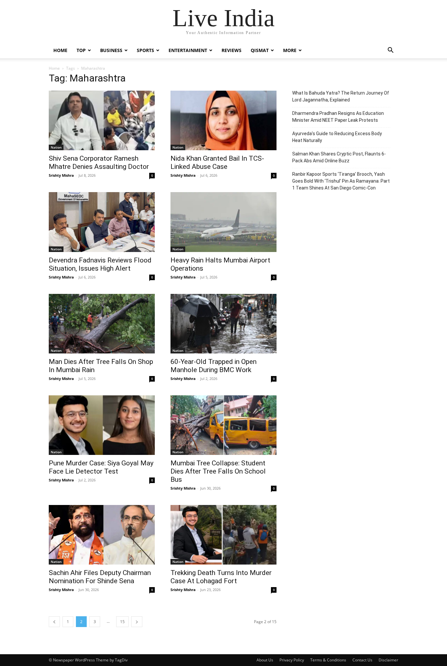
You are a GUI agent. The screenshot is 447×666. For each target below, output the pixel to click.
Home (60, 50)
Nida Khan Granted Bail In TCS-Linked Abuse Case (217, 162)
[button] (390, 51)
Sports (145, 50)
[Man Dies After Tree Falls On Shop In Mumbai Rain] (102, 323)
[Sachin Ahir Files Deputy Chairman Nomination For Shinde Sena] (102, 535)
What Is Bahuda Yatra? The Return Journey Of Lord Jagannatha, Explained (340, 96)
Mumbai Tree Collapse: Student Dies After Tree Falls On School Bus (218, 471)
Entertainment (188, 50)
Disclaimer (388, 660)
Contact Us (362, 660)
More (289, 50)
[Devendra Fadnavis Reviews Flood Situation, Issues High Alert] (102, 222)
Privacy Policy (291, 660)
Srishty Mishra (61, 175)
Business (111, 50)
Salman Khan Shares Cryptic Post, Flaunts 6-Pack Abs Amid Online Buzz (339, 157)
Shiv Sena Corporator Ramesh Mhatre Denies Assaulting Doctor (99, 162)
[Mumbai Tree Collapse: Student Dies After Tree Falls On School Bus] (223, 425)
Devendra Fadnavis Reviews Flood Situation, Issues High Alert (100, 264)
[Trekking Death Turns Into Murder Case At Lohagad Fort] (223, 535)
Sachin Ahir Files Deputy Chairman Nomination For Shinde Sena (100, 577)
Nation (56, 147)
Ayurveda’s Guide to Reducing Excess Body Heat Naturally (337, 137)
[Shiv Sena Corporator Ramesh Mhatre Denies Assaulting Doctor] (102, 120)
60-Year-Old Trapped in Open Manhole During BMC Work (213, 366)
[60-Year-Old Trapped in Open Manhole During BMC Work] (223, 323)
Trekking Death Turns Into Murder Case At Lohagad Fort (221, 577)
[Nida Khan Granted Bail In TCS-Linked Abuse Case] (223, 120)
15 (122, 621)
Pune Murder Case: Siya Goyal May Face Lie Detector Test (101, 467)
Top (81, 50)
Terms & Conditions (328, 660)
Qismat (260, 50)
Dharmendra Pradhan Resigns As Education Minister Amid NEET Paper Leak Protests (338, 117)
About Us (265, 660)
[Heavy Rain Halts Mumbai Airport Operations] (223, 222)
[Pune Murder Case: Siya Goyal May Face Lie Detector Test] (102, 425)
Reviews (231, 50)
